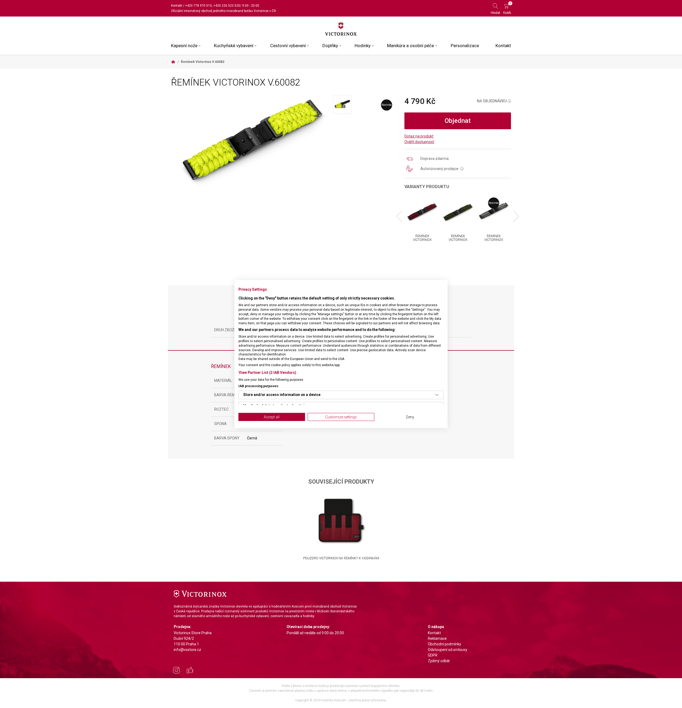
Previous (402, 216)
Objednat (458, 120)
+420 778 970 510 (198, 5)
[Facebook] (190, 671)
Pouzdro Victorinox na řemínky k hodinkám (341, 558)
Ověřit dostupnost (419, 142)
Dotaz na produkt (418, 136)
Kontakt (176, 5)
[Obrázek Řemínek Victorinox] (252, 141)
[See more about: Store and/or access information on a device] (437, 394)
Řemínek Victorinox (422, 238)
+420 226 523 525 (226, 5)
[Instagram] (176, 671)
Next (513, 216)
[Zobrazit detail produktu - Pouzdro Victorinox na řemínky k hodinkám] (341, 520)
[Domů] (173, 62)
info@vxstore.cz (187, 650)
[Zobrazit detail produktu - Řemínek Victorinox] (422, 211)
